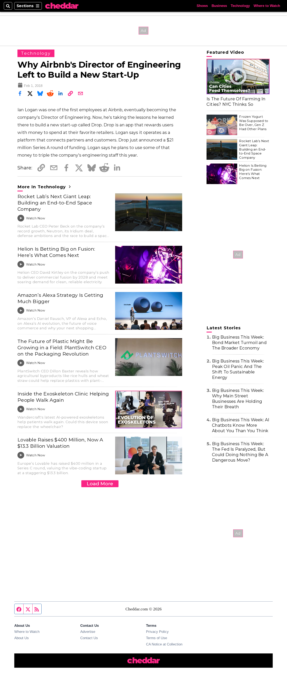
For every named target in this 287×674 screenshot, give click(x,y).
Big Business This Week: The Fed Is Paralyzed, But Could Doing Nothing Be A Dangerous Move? (240, 452)
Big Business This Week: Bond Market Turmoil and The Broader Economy (239, 343)
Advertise (87, 632)
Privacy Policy (157, 632)
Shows (202, 6)
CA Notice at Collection (164, 644)
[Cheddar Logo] (62, 6)
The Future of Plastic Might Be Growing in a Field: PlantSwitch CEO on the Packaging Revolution (61, 347)
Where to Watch (267, 6)
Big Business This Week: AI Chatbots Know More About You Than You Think (240, 425)
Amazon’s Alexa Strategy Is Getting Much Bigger (60, 298)
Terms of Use (156, 638)
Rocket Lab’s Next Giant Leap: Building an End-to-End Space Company (54, 203)
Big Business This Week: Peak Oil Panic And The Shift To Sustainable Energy (238, 369)
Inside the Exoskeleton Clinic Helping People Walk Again (63, 397)
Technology (240, 6)
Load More (100, 484)
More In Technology (42, 186)
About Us (21, 638)
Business (219, 6)
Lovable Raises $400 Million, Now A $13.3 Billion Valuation (60, 443)
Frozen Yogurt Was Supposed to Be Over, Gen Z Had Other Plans (253, 123)
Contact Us (89, 638)
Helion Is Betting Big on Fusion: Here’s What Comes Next (56, 252)
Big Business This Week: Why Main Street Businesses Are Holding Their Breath (238, 398)
